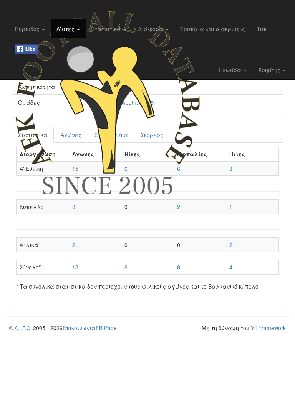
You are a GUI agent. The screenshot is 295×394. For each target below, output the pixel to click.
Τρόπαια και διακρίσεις (212, 29)
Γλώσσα (231, 69)
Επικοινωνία (79, 328)
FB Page (106, 328)
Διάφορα (151, 29)
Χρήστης (270, 69)
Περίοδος (28, 29)
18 (75, 267)
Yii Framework (268, 328)
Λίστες (66, 29)
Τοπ (262, 29)
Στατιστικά (107, 29)
